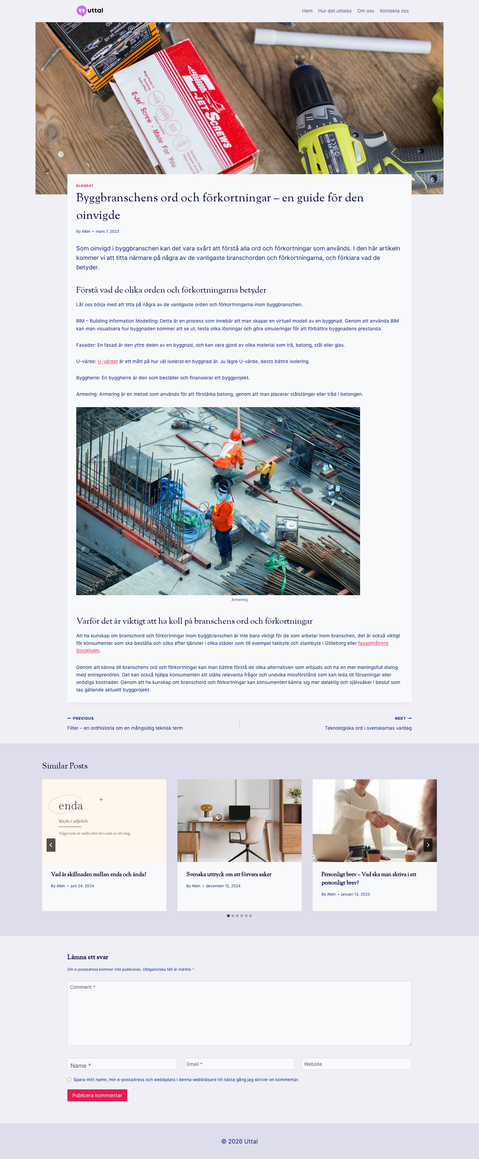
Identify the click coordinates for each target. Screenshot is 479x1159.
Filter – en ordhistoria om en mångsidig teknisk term (125, 723)
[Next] (428, 845)
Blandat (84, 186)
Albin (86, 231)
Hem (307, 11)
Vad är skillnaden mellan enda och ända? (98, 875)
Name (80, 1065)
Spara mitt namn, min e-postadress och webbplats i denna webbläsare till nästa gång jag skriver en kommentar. (186, 1079)
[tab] (228, 915)
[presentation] (104, 820)
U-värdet (108, 361)
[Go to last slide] (51, 845)
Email (195, 1064)
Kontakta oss (394, 11)
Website (313, 1064)
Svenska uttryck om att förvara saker (228, 875)
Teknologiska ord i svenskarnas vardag (368, 723)
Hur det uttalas (335, 11)
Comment (82, 987)
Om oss (365, 11)
